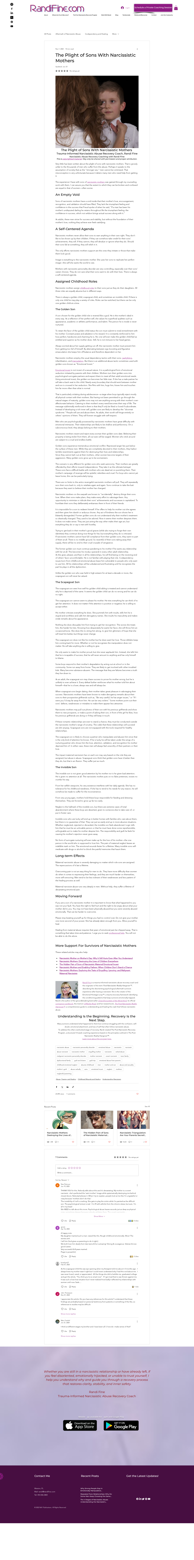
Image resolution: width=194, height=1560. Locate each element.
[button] (138, 736)
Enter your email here (98, 801)
